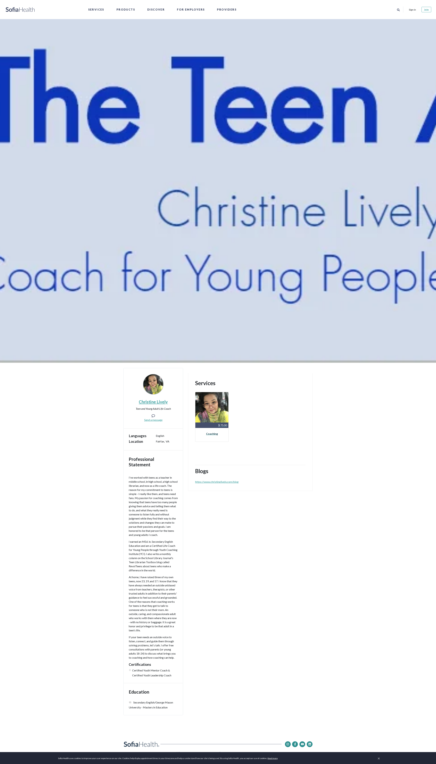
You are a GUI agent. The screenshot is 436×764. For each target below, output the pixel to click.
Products (125, 9)
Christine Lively (153, 401)
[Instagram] (288, 744)
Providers (227, 9)
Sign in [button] (412, 9)
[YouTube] (302, 744)
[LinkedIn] (310, 744)
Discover (156, 9)
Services (96, 9)
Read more (273, 758)
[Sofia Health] (20, 9)
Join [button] (426, 9)
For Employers (191, 9)
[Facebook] (295, 744)
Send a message (153, 419)
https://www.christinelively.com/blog (217, 481)
